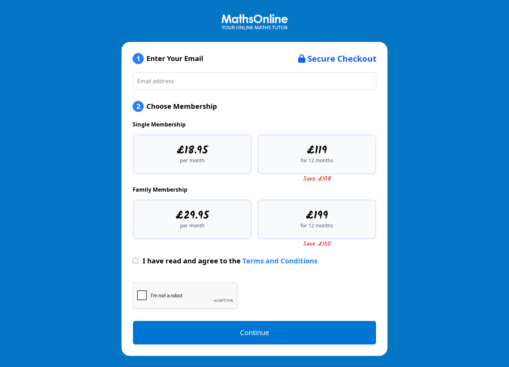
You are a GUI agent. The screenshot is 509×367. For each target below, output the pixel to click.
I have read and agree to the (229, 260)
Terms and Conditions (280, 260)
